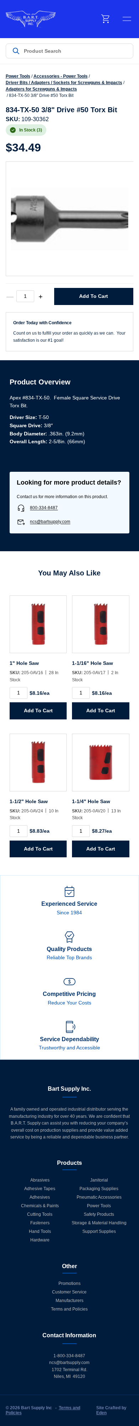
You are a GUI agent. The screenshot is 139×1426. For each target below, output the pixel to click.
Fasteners (40, 1222)
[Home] (31, 19)
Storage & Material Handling (99, 1222)
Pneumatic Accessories (99, 1197)
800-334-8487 (44, 508)
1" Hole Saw (24, 663)
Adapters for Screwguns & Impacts (41, 89)
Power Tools (18, 76)
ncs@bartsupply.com (50, 522)
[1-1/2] (38, 766)
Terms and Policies (69, 1309)
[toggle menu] (126, 18)
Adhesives (40, 1197)
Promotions (69, 1283)
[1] (38, 627)
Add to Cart (93, 296)
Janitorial (99, 1180)
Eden (101, 1412)
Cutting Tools (39, 1214)
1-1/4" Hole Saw (91, 801)
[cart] (105, 18)
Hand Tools (40, 1231)
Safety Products (99, 1214)
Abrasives (40, 1180)
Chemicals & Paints (40, 1205)
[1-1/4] (100, 766)
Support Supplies (99, 1231)
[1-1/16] (100, 627)
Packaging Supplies (98, 1188)
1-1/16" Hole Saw (92, 663)
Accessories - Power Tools (61, 76)
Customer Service (69, 1292)
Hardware (40, 1240)
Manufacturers (69, 1300)
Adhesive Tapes (39, 1188)
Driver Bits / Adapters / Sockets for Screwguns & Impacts (64, 82)
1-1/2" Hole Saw (29, 801)
